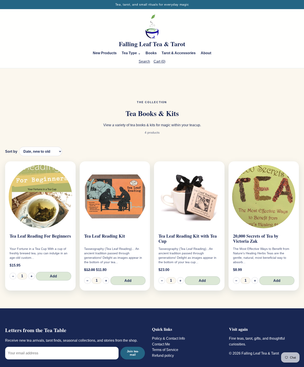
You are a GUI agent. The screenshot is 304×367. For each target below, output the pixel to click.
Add (53, 276)
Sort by (11, 151)
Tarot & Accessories (179, 53)
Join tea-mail (133, 353)
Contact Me (161, 344)
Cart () (159, 61)
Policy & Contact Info (168, 338)
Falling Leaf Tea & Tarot (152, 44)
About (206, 53)
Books (151, 53)
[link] (40, 226)
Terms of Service (165, 350)
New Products (105, 53)
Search (144, 61)
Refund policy (163, 355)
